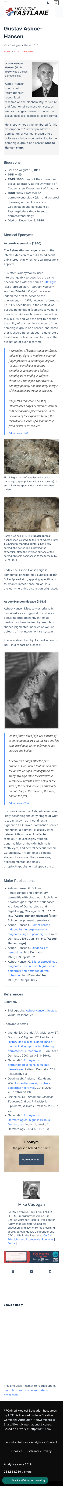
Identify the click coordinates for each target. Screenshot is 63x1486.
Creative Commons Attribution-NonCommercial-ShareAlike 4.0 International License (30, 1419)
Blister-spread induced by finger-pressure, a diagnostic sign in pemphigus (29, 929)
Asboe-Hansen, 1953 (19, 802)
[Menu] (5, 2)
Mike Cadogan (31, 1204)
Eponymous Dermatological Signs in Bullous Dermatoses (29, 1119)
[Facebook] (13, 1271)
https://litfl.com (40, 1429)
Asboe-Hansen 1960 (19, 432)
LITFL (11, 1415)
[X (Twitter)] (31, 1271)
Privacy (47, 1451)
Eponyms (47, 1239)
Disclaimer (32, 1451)
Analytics (37, 1442)
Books (11, 1243)
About (10, 1442)
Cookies (17, 1451)
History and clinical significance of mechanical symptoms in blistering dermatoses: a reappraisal (31, 1046)
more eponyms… (31, 1159)
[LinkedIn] (50, 1271)
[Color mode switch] (47, 3)
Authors (22, 1442)
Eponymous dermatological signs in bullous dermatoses (28, 1064)
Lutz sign (49, 282)
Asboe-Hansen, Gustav (41, 1010)
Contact (51, 1442)
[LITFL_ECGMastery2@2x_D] (31, 1256)
